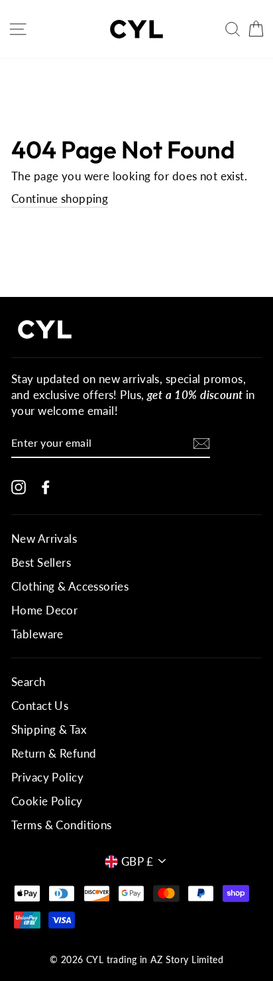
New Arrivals (44, 539)
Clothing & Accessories (70, 586)
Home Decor (44, 610)
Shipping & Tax (48, 729)
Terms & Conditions (61, 825)
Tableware (37, 634)
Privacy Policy (47, 777)
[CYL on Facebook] (45, 486)
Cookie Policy (47, 801)
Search (28, 682)
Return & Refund (53, 753)
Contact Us (39, 706)
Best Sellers (41, 562)
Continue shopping (59, 198)
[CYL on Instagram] (18, 486)
